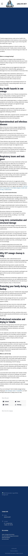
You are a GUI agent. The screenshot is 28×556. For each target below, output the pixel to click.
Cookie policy (14, 548)
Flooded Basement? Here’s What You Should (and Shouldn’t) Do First (12, 469)
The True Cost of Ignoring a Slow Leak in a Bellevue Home (13, 418)
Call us (5, 515)
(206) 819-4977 (22, 4)
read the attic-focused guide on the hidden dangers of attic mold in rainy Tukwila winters (13, 188)
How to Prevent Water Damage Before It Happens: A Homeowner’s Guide (12, 458)
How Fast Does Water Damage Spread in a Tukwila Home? (13, 448)
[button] (8, 401)
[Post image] (4, 415)
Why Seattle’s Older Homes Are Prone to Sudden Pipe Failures (12, 428)
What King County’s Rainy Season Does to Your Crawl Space (14, 439)
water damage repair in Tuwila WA (13, 390)
